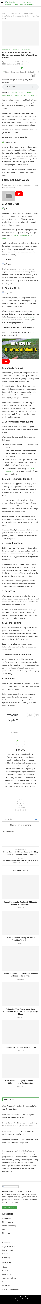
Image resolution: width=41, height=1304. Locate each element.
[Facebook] (15, 1300)
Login (36, 819)
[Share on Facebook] (27, 732)
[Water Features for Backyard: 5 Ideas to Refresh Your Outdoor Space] (20, 887)
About (4, 1267)
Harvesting (6, 1257)
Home (4, 14)
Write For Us (7, 1274)
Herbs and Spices (8, 1250)
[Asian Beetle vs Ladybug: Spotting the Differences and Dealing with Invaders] (20, 1066)
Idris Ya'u (7, 62)
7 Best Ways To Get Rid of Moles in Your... (20, 1047)
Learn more (7, 1171)
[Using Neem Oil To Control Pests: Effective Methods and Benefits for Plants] (20, 958)
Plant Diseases (7, 1222)
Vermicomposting (9, 1225)
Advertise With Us (9, 1278)
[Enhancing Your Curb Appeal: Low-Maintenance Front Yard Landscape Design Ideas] (20, 994)
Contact (5, 1271)
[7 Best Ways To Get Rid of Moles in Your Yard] (20, 1032)
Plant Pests (6, 1233)
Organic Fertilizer (8, 1246)
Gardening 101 (15, 14)
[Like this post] (25, 732)
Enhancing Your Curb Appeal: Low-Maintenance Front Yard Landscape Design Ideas (20, 1011)
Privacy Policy (7, 1282)
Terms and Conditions (10, 1289)
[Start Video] (19, 196)
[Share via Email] (31, 732)
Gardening (6, 1243)
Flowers (5, 1254)
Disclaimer (6, 1285)
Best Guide (6, 1229)
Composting (6, 1218)
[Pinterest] (25, 1300)
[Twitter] (20, 1300)
